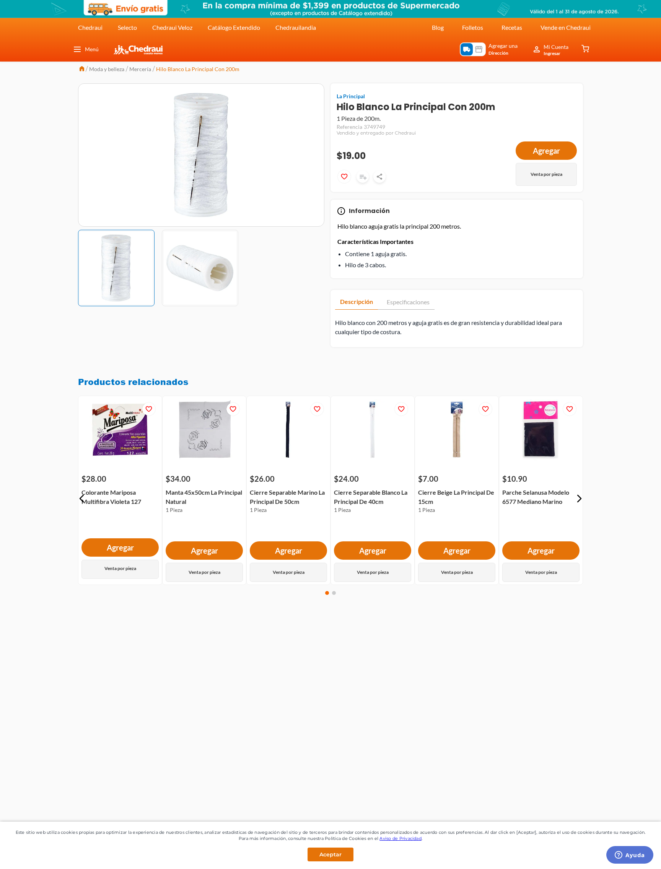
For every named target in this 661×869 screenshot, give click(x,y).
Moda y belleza (106, 69)
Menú (92, 49)
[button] (82, 498)
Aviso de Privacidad (400, 838)
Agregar (546, 150)
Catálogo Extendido (234, 27)
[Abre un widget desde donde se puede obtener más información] (629, 855)
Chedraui (90, 27)
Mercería (140, 69)
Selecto (127, 27)
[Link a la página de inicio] (82, 69)
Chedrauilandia (295, 27)
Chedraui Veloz (172, 27)
